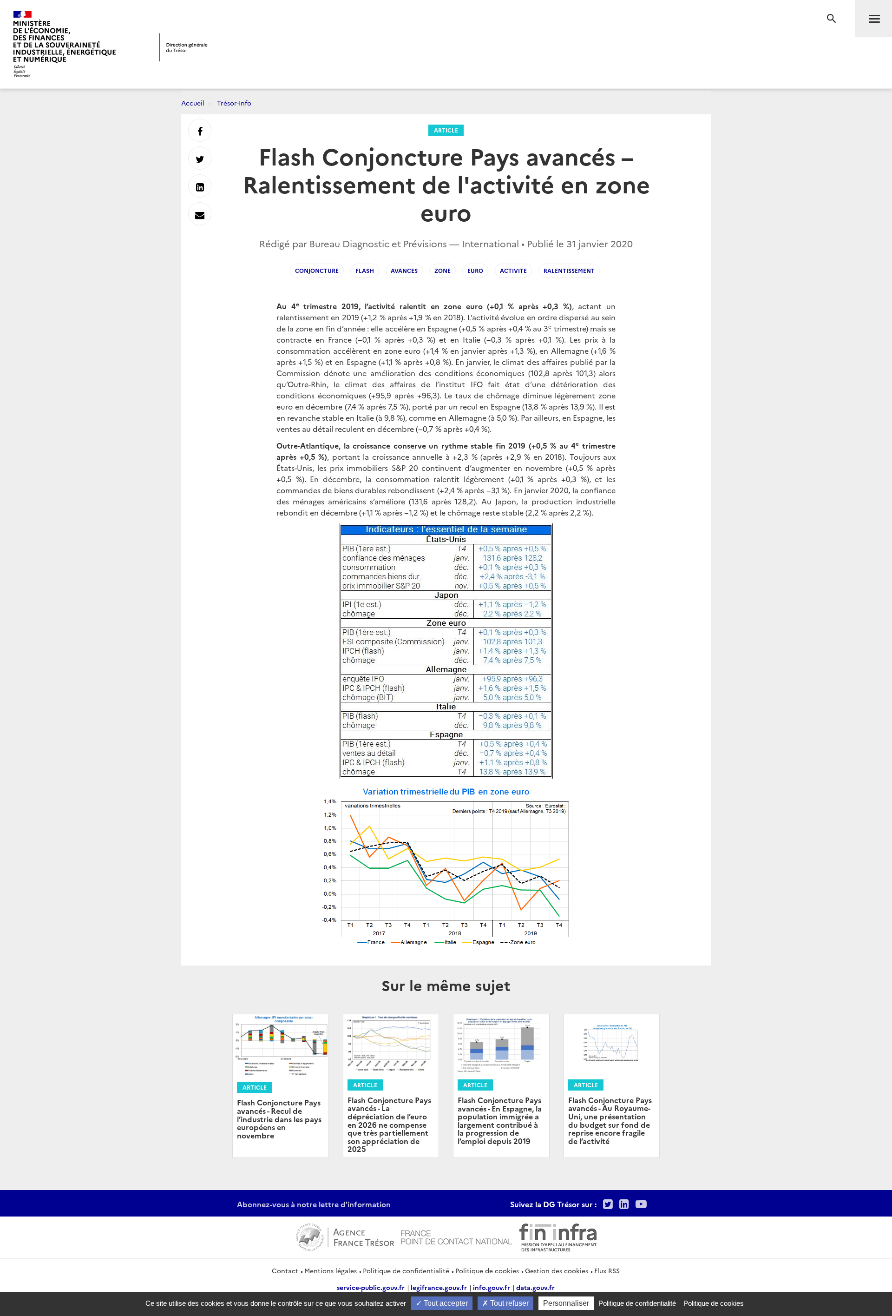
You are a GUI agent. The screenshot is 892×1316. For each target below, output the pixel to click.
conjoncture (317, 270)
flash (364, 270)
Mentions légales (330, 1270)
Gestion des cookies (556, 1270)
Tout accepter (445, 1303)
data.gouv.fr (535, 1287)
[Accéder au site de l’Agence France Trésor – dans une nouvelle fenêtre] (345, 1236)
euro (475, 270)
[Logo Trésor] (183, 47)
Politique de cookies (487, 1270)
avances (404, 270)
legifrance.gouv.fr (439, 1287)
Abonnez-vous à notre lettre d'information (314, 1204)
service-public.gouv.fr (371, 1287)
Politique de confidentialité (406, 1270)
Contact (285, 1270)
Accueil (192, 102)
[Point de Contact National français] (456, 1236)
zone (442, 270)
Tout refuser (508, 1303)
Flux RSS (607, 1270)
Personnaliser (566, 1303)
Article (446, 130)
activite (513, 270)
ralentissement (569, 270)
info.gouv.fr (491, 1287)
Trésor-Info (234, 102)
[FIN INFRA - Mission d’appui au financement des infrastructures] (558, 1236)
